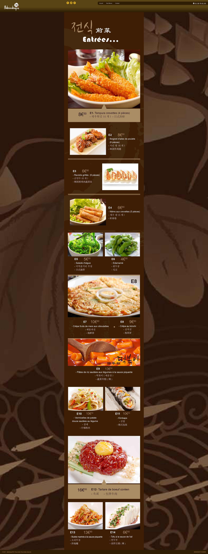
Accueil (101, 3)
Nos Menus (109, 3)
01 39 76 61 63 (200, 3)
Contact (117, 3)
